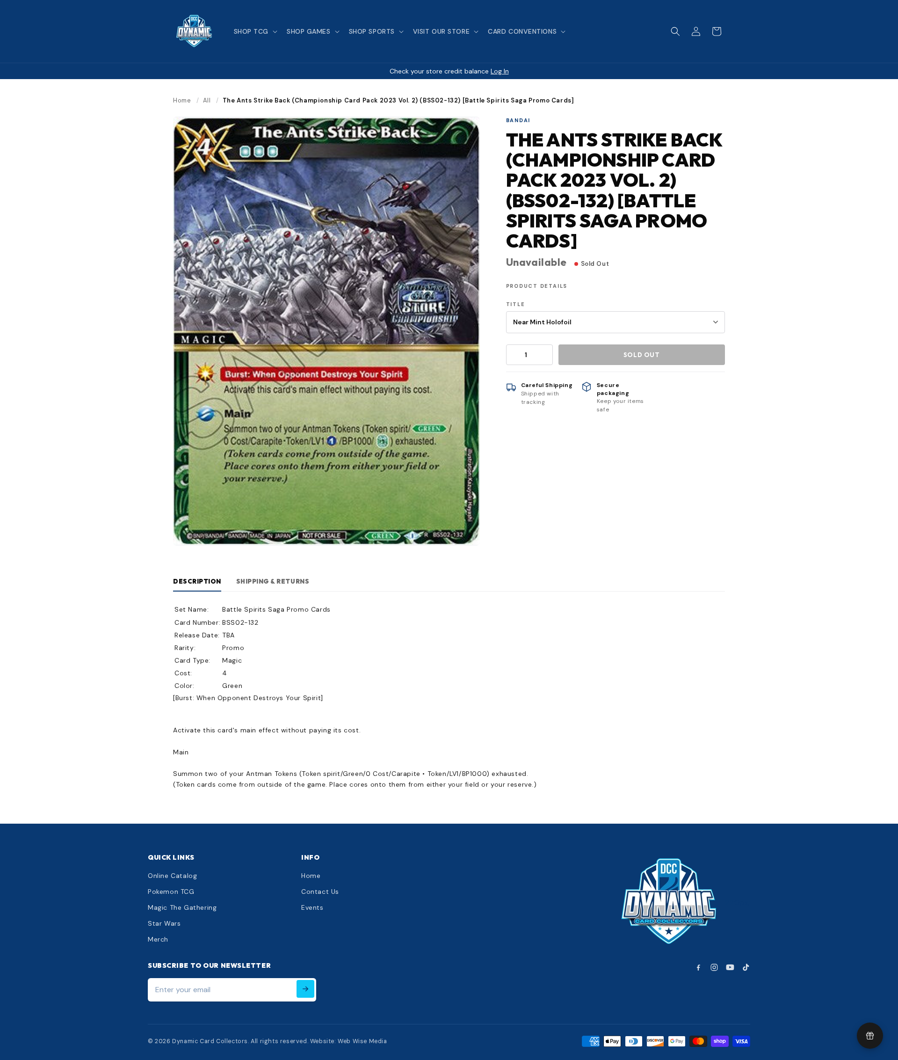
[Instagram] (714, 967)
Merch (158, 939)
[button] (254, 31)
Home (182, 100)
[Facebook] (698, 967)
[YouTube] (730, 967)
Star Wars (164, 923)
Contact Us (320, 891)
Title (515, 304)
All (207, 100)
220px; (737, 902)
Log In (500, 71)
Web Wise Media (362, 1041)
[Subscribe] (305, 989)
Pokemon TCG (171, 891)
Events (312, 907)
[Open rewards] (870, 1036)
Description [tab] (197, 581)
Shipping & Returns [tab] (272, 581)
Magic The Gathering (182, 907)
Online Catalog (172, 875)
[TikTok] (746, 967)
